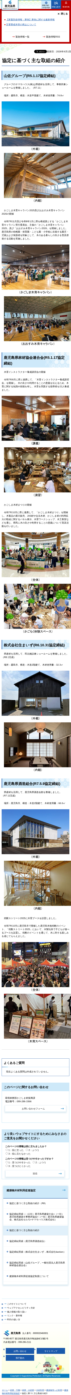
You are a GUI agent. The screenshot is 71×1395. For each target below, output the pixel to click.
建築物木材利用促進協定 (21, 1190)
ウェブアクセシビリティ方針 (21, 1308)
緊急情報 (66, 7)
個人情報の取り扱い (16, 1312)
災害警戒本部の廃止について (21, 24)
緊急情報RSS (53, 36)
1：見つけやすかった (19, 1162)
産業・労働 (15, 1390)
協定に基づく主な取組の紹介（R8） (28, 1203)
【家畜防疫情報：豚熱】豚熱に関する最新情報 (30, 19)
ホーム (5, 1390)
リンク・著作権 (14, 1315)
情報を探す (56, 7)
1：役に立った (16, 1150)
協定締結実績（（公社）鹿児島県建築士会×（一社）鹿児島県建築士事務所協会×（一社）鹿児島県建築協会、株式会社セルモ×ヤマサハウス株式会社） (36, 1217)
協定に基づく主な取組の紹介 (24, 1230)
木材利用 (40, 1390)
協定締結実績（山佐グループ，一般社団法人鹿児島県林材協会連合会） (37, 1264)
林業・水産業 (28, 1390)
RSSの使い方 (13, 1319)
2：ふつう (34, 1150)
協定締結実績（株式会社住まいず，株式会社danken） (37, 1251)
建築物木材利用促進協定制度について (29, 1276)
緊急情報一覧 (22, 36)
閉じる (64, 13)
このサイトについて (16, 1304)
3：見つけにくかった (19, 1166)
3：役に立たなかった (19, 1153)
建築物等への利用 (54, 1390)
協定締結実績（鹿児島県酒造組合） (27, 1241)
